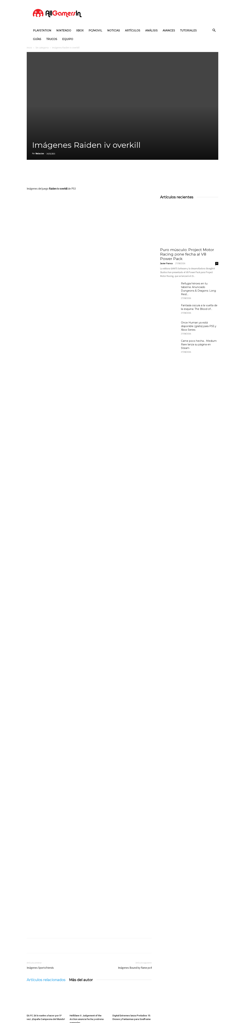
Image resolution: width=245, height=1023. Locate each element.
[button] (214, 30)
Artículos (132, 30)
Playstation (42, 30)
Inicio (29, 47)
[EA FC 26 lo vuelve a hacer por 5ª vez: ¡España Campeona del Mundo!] (46, 999)
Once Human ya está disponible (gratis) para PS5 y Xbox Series (198, 326)
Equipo (67, 39)
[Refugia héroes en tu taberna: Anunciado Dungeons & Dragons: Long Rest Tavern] (169, 288)
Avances (169, 30)
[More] (72, 176)
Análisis (151, 30)
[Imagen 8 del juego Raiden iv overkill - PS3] (89, 822)
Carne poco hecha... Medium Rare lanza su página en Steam (199, 344)
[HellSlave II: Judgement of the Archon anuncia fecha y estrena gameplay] (89, 999)
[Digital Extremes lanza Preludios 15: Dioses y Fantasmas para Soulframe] (132, 999)
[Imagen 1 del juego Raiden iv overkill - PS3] (89, 305)
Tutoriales (188, 30)
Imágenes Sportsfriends (40, 967)
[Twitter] (38, 176)
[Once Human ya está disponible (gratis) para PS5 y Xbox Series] (169, 327)
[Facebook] (30, 176)
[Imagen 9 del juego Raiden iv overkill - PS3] (89, 896)
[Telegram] (63, 176)
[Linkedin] (46, 176)
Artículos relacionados (46, 980)
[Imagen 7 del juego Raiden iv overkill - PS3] (89, 748)
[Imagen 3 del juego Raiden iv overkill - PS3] (89, 452)
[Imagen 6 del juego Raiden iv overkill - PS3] (89, 674)
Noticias (113, 30)
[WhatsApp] (55, 176)
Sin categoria (42, 47)
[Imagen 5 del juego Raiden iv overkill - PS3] (89, 600)
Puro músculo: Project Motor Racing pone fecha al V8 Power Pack (187, 254)
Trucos (51, 39)
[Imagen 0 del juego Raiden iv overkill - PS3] (89, 231)
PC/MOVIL (95, 30)
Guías (37, 39)
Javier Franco (166, 263)
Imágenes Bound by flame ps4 (135, 967)
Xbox (80, 30)
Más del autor (81, 980)
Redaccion (40, 153)
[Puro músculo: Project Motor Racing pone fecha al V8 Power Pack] (189, 224)
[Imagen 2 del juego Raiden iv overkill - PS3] (89, 379)
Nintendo (63, 30)
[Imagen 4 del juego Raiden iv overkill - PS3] (89, 527)
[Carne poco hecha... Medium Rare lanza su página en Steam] (169, 345)
